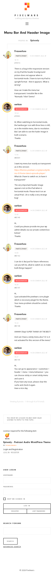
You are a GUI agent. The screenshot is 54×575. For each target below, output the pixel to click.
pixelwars (11, 445)
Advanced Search (12, 546)
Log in (6, 452)
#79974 (17, 63)
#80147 (17, 288)
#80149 (17, 360)
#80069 (17, 158)
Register (15, 452)
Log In (27, 506)
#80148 (17, 326)
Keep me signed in (16, 499)
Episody (34, 40)
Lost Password (38, 511)
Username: (8, 475)
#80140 (17, 217)
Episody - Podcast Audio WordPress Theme (27, 442)
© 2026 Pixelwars (27, 570)
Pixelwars (27, 15)
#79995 (17, 116)
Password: (8, 487)
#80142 (17, 256)
